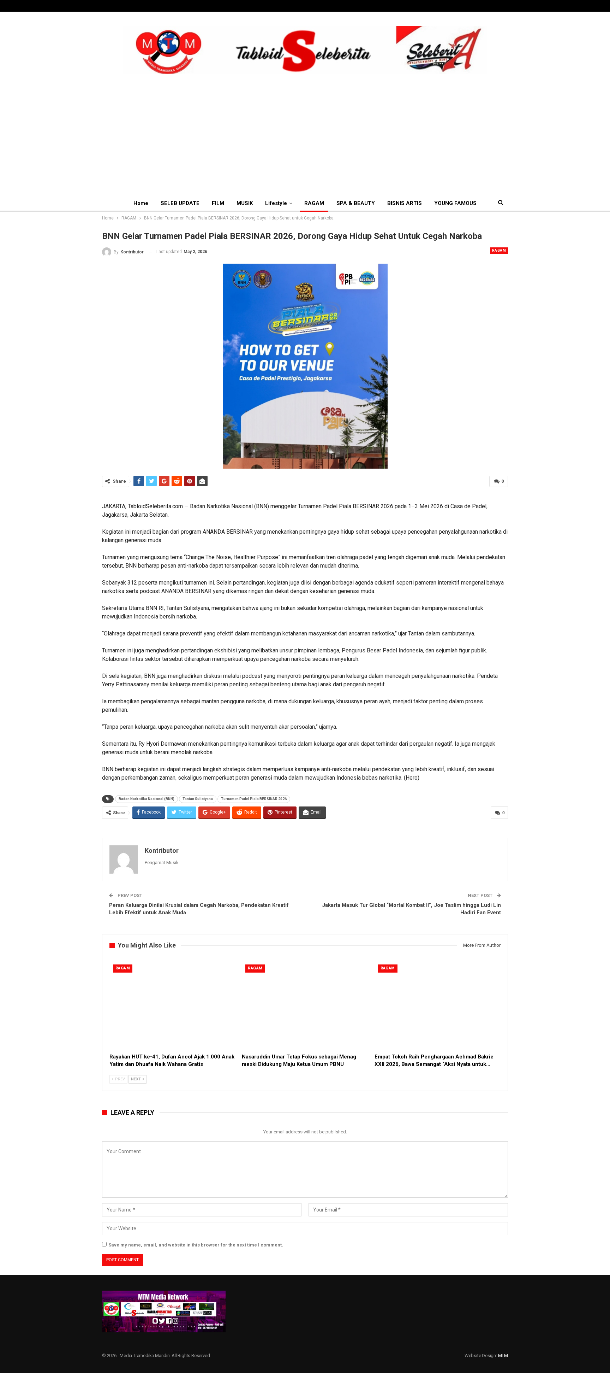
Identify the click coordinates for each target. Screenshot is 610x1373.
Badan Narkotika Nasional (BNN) (146, 799)
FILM (218, 203)
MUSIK (245, 203)
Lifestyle (276, 203)
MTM (503, 1355)
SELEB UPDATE (180, 203)
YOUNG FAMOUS (455, 203)
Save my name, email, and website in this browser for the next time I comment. (195, 1245)
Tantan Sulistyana (198, 799)
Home (140, 203)
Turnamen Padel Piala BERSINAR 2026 (254, 799)
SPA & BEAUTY (355, 203)
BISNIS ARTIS (404, 203)
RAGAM (314, 203)
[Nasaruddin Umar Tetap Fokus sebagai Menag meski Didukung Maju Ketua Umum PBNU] (305, 1005)
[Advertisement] (305, 127)
